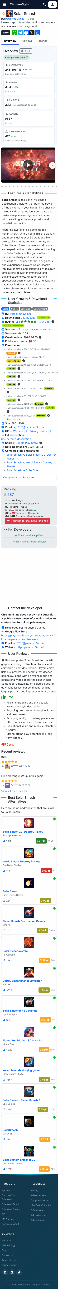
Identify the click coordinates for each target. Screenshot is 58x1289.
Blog (4, 1250)
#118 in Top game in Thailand (21, 513)
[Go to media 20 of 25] (56, 186)
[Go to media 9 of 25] (13, 186)
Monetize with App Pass (30, 535)
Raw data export (10, 1224)
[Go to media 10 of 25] (17, 186)
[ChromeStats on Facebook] (12, 1272)
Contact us (7, 1255)
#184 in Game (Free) (15, 507)
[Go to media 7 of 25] (6, 186)
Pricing (34, 1190)
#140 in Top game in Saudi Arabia (23, 516)
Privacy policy (39, 431)
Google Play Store (16, 57)
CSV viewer (37, 1210)
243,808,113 (28, 317)
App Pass (7, 1190)
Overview (10, 40)
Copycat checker (40, 1200)
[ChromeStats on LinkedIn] (5, 1272)
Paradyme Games (14, 18)
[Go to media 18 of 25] (48, 186)
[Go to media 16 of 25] (41, 186)
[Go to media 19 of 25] (52, 186)
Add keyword (37, 1220)
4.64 (33, 321)
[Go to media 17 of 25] (44, 186)
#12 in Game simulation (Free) (19, 503)
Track (27, 51)
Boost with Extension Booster (30, 541)
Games (14, 309)
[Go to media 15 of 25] (37, 186)
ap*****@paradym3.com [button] (29, 427)
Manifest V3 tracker (41, 1205)
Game (31, 18)
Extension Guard (10, 1204)
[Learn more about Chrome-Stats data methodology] (40, 442)
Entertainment (40, 309)
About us (6, 1240)
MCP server (8, 1219)
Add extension (38, 1215)
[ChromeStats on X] (19, 1272)
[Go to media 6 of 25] (2, 186)
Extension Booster (11, 1209)
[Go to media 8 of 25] (10, 186)
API (3, 1214)
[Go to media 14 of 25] (33, 186)
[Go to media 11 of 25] (21, 186)
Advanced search (40, 1195)
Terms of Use (9, 1260)
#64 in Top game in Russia (19, 510)
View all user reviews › (15, 791)
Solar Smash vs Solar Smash (23, 470)
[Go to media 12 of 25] (25, 186)
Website (18, 431)
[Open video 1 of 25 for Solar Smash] (28, 165)
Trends (43, 40)
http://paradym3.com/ (30, 647)
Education (25, 309)
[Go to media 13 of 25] (29, 186)
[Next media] (52, 165)
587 (10, 494)
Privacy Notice (9, 1265)
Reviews (27, 40)
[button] (4, 4)
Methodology (8, 1245)
